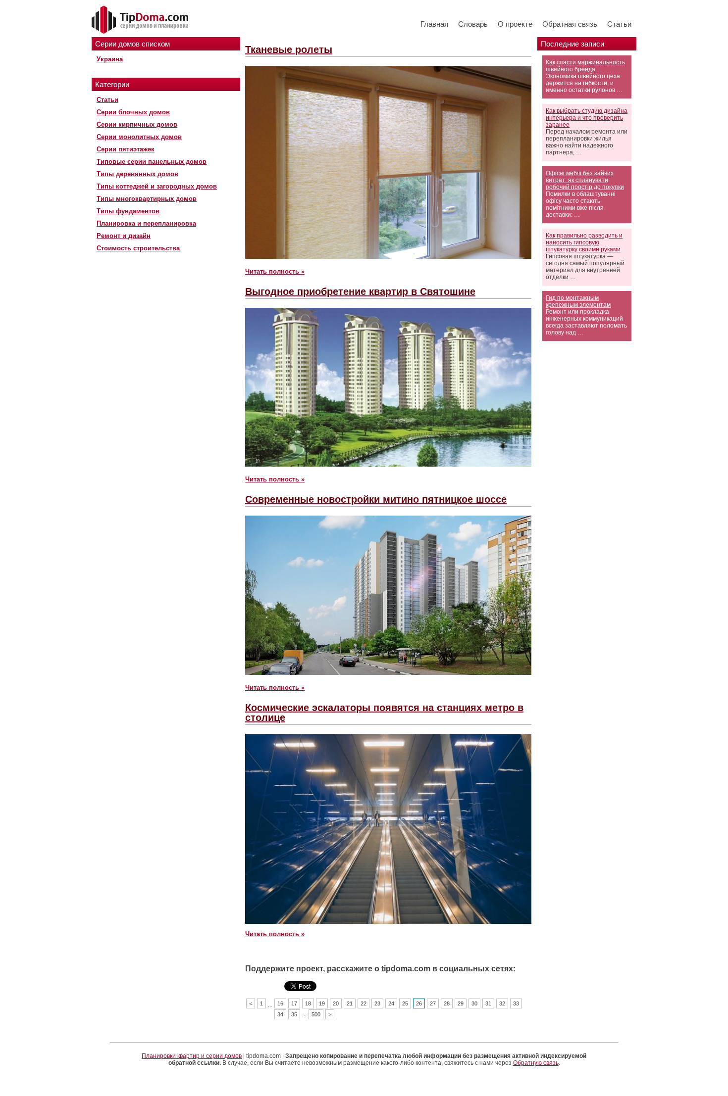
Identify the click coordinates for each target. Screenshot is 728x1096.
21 (350, 1003)
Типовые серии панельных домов (152, 161)
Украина (110, 59)
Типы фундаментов (128, 211)
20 (336, 1003)
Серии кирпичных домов (137, 124)
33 (516, 1003)
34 (280, 1014)
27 (433, 1003)
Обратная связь (569, 24)
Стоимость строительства (138, 248)
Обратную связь (536, 1062)
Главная (434, 24)
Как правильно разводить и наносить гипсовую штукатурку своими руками (584, 242)
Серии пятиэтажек (126, 149)
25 (405, 1003)
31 (488, 1003)
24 (391, 1003)
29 (461, 1003)
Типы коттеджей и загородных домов (157, 186)
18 (308, 1003)
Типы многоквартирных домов (147, 198)
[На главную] (141, 20)
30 (474, 1003)
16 (280, 1003)
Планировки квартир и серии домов (192, 1055)
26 (419, 1003)
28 (447, 1003)
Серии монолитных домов (139, 137)
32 (502, 1003)
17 (294, 1003)
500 (316, 1014)
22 (363, 1003)
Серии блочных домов (133, 112)
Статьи (619, 24)
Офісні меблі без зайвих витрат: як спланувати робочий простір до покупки (585, 180)
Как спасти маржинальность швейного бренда (585, 66)
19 (322, 1003)
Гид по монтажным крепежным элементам (578, 301)
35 (294, 1014)
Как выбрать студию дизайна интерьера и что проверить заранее (586, 117)
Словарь (473, 24)
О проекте (515, 24)
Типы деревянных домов (137, 174)
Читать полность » (275, 271)
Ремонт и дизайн (124, 235)
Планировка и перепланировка (146, 223)
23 (377, 1003)
